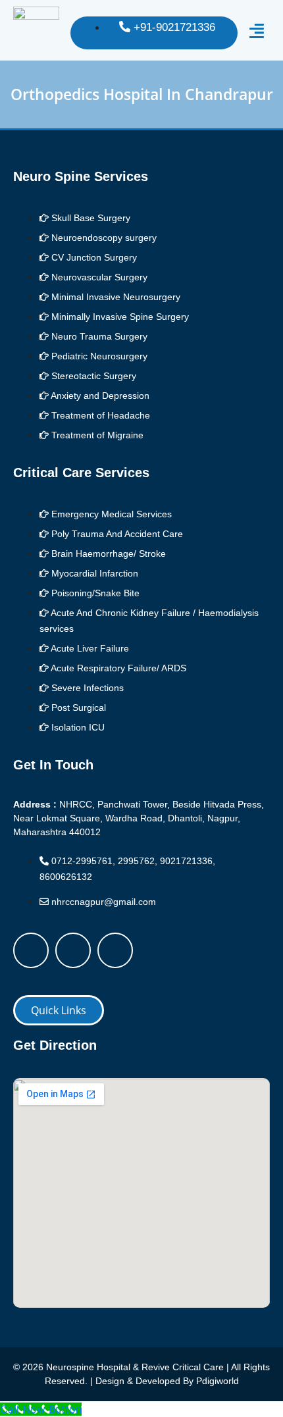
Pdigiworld (217, 1381)
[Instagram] (73, 950)
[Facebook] (31, 950)
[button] (257, 30)
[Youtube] (115, 950)
